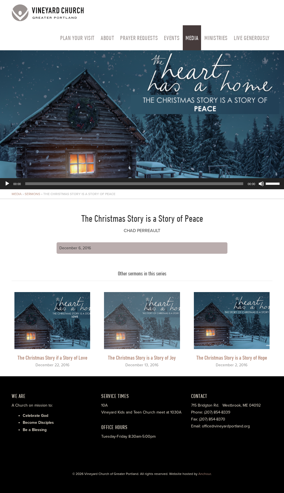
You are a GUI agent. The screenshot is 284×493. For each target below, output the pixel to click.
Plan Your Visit (77, 37)
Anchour (204, 474)
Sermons (32, 194)
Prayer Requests (139, 37)
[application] (142, 119)
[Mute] (261, 183)
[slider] (273, 183)
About (107, 37)
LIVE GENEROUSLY (252, 37)
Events (171, 37)
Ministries (216, 37)
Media (192, 37)
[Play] (7, 183)
